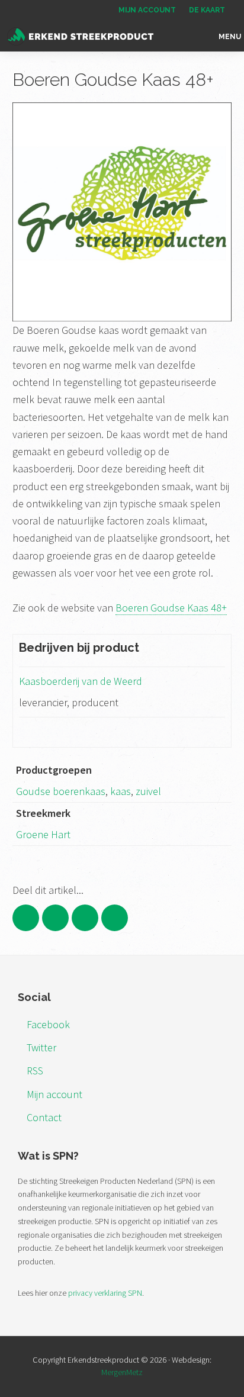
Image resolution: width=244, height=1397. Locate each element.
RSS (35, 1070)
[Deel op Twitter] (55, 917)
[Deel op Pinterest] (85, 917)
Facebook (48, 1024)
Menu (230, 37)
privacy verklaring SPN (105, 1292)
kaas (120, 791)
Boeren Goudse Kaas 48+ (171, 607)
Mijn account (54, 1094)
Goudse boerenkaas (60, 791)
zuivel (148, 791)
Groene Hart (43, 834)
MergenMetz (122, 1372)
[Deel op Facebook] (25, 917)
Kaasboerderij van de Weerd (80, 681)
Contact (44, 1117)
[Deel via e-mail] (114, 917)
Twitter (41, 1047)
